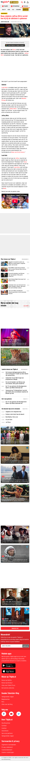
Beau (14, 49)
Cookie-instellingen (8, 752)
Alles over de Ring (7, 704)
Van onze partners (7, 733)
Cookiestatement (7, 750)
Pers (3, 702)
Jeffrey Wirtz (13, 109)
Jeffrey (17, 158)
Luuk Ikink (4, 87)
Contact (4, 726)
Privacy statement (7, 747)
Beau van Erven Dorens (18, 152)
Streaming (18, 9)
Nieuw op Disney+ (7, 683)
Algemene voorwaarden (9, 745)
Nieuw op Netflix (7, 680)
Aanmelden (25, 646)
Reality (4, 9)
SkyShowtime (6, 723)
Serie (9, 9)
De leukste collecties (8, 688)
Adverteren (5, 731)
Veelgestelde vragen (8, 697)
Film (13, 9)
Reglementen (6, 699)
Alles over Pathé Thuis (8, 685)
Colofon (4, 728)
